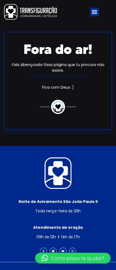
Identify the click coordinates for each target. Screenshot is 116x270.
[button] (94, 12)
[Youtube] (62, 251)
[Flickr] (53, 251)
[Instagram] (72, 251)
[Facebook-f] (43, 251)
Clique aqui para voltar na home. (58, 76)
